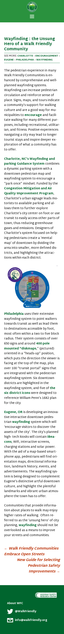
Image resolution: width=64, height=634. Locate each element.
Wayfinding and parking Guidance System (29, 161)
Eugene (9, 60)
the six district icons (29, 390)
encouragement (46, 56)
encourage (33, 115)
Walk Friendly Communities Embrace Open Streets (31, 551)
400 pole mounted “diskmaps (27, 346)
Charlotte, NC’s (16, 159)
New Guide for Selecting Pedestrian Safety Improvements (38, 565)
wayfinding (44, 60)
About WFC (15, 603)
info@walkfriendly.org (31, 620)
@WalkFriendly (25, 611)
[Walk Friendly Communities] (32, 3)
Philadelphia (25, 60)
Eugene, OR (13, 412)
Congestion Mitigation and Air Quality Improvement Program (28, 191)
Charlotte (25, 56)
